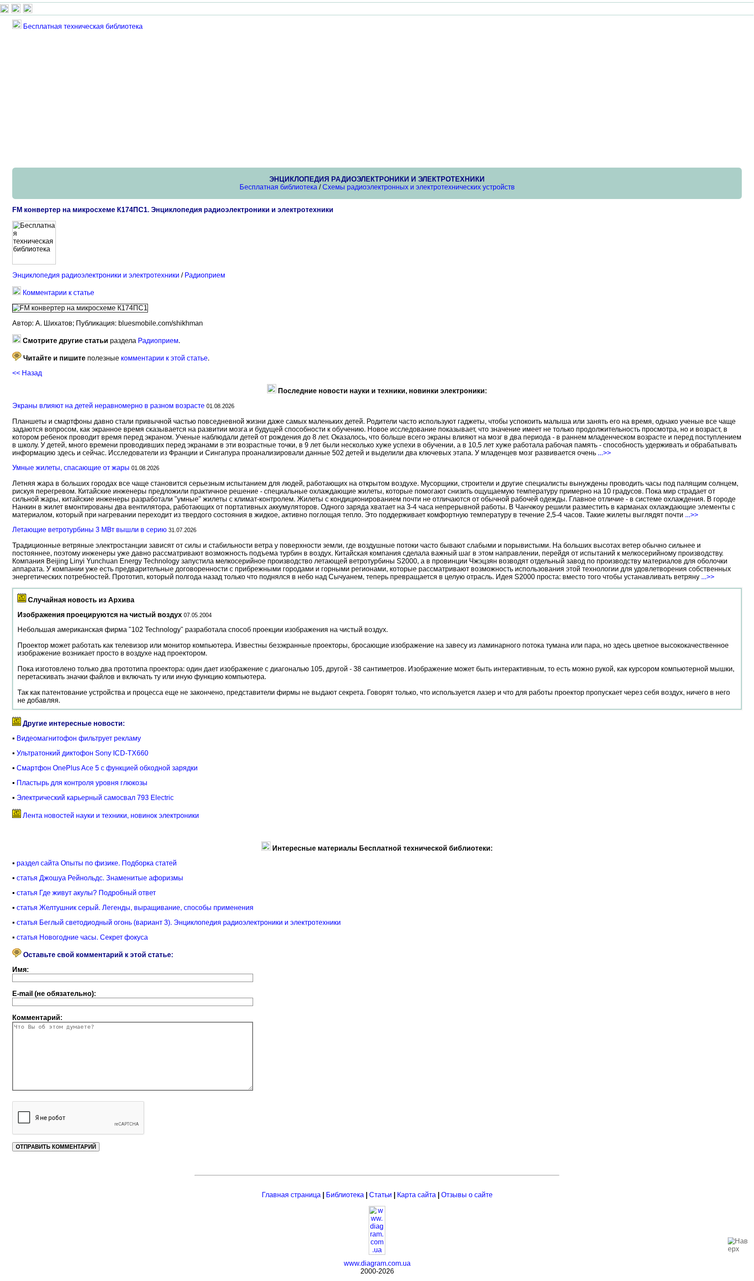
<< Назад (27, 373)
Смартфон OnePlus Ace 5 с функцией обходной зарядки (107, 768)
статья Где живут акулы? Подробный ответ (86, 892)
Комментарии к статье (58, 292)
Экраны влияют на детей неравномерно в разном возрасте (108, 405)
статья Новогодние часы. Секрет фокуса (82, 937)
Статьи (380, 1195)
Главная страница (291, 1195)
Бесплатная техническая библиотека (83, 26)
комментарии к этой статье (164, 358)
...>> (604, 453)
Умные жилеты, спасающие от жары (71, 467)
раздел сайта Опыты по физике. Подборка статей (97, 863)
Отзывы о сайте (467, 1195)
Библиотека (345, 1195)
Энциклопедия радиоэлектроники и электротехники (95, 275)
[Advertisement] (274, 99)
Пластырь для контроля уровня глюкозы (82, 782)
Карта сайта (416, 1195)
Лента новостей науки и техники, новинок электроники (111, 815)
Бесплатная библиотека (278, 187)
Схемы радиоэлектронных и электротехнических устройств (418, 187)
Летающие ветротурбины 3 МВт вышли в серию (89, 529)
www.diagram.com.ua (377, 1263)
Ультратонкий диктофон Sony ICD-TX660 (82, 753)
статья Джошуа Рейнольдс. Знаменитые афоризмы (100, 878)
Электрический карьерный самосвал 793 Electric (95, 797)
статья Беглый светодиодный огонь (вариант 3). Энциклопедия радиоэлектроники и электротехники (179, 922)
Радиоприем (205, 275)
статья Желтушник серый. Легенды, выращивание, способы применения (135, 907)
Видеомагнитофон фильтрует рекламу (79, 738)
